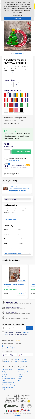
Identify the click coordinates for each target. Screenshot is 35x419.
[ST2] (11, 95)
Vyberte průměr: (9, 80)
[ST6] (6, 100)
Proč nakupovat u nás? (25, 371)
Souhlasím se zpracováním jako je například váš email (17, 333)
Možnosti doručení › (14, 160)
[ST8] (16, 100)
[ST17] (11, 110)
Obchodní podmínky (8, 382)
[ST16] (6, 110)
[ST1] (6, 95)
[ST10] (26, 100)
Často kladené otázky (8, 385)
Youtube (16, 359)
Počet (6, 152)
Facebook (25, 359)
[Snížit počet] (9, 153)
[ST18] (16, 110)
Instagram (7, 361)
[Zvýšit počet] (9, 151)
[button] (15, 48)
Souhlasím (17, 18)
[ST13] (16, 105)
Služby (4, 376)
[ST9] (21, 100)
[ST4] (21, 95)
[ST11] (6, 105)
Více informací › (8, 73)
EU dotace (21, 381)
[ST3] (16, 95)
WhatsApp (23, 361)
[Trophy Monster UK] (11, 410)
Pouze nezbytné (17, 15)
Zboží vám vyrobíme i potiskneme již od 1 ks (18, 303)
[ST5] (26, 95)
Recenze (20, 374)
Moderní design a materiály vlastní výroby (18, 313)
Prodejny (4, 371)
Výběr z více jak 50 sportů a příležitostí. (17, 318)
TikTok (15, 361)
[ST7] (11, 100)
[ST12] (11, 105)
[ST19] (21, 110)
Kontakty (4, 374)
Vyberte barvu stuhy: (12, 90)
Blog (19, 378)
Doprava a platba (7, 369)
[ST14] (21, 105)
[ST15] (26, 105)
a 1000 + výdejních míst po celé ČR (15, 308)
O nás (20, 376)
